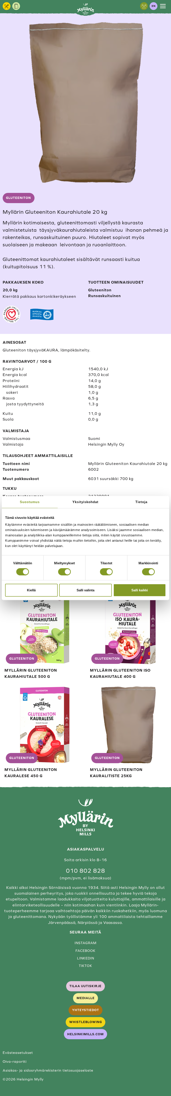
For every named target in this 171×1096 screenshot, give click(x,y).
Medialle (86, 998)
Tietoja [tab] (141, 502)
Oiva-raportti (14, 1061)
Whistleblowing (85, 1022)
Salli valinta (85, 590)
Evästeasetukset (18, 1053)
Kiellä (31, 590)
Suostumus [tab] (30, 502)
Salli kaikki (139, 590)
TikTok (85, 966)
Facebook (85, 951)
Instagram (85, 943)
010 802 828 (85, 870)
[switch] (64, 571)
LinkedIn (85, 958)
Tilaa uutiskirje (85, 986)
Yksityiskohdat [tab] (85, 502)
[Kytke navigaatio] (162, 6)
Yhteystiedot (85, 1010)
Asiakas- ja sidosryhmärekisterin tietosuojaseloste (48, 1070)
